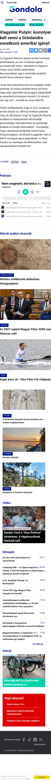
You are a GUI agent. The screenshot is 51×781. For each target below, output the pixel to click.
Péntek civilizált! (10, 457)
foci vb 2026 (37, 24)
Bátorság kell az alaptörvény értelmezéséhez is (21, 682)
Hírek (24, 161)
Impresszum (40, 744)
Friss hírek (12, 2)
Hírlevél (45, 2)
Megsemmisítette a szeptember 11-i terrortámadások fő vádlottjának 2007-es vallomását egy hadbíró (22, 636)
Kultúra (7, 416)
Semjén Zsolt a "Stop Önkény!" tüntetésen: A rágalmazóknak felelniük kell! (22, 536)
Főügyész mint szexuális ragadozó (23, 721)
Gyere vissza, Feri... (16, 704)
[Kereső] (2, 2)
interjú (7, 489)
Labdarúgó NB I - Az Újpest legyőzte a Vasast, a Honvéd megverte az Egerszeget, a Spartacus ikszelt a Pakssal (24, 570)
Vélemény (37, 20)
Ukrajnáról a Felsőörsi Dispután (17, 492)
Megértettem (41, 777)
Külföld (22, 20)
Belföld (9, 20)
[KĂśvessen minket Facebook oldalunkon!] (24, 739)
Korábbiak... (39, 644)
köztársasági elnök (15, 24)
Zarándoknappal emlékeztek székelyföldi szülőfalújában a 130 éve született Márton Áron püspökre (20, 603)
